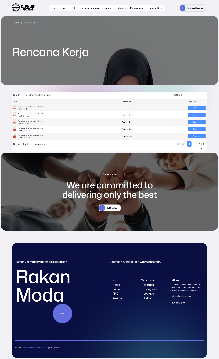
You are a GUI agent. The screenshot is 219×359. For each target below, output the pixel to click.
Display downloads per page (32, 94)
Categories (126, 101)
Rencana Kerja (127, 108)
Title (15, 101)
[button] (193, 8)
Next (201, 143)
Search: (178, 94)
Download (192, 101)
